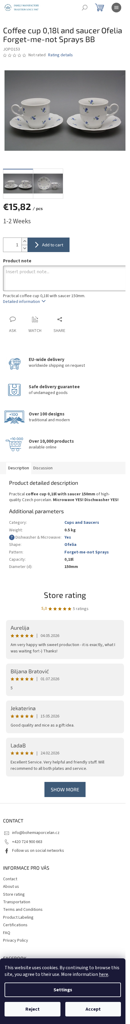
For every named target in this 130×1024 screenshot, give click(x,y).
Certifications (15, 925)
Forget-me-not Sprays (86, 552)
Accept (93, 1009)
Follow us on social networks (38, 851)
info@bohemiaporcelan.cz (36, 833)
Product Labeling (18, 917)
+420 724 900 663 (27, 842)
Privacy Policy (15, 940)
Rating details (60, 55)
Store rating (65, 594)
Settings (63, 989)
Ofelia (70, 545)
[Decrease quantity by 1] (24, 248)
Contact (10, 879)
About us (11, 887)
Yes (67, 537)
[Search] (85, 8)
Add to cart (52, 244)
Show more (65, 789)
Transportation (16, 902)
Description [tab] (18, 468)
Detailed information (21, 302)
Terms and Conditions (23, 910)
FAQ (6, 933)
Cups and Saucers (81, 523)
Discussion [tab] (43, 468)
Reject (32, 1009)
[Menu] (116, 8)
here (103, 974)
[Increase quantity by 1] (24, 241)
